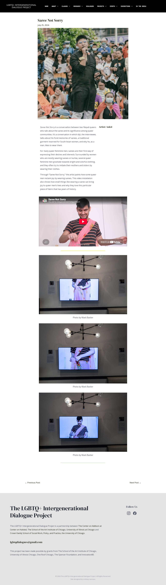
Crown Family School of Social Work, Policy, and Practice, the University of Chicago (47, 533)
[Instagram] (128, 513)
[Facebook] (134, 513)
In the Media (141, 6)
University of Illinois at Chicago (80, 529)
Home (46, 6)
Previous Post (32, 482)
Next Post (135, 482)
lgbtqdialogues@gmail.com (26, 542)
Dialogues (90, 6)
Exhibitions (125, 6)
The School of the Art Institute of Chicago (47, 529)
